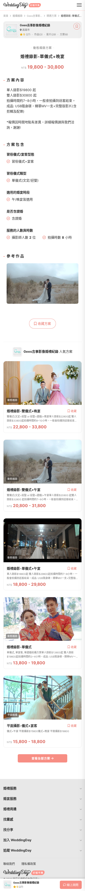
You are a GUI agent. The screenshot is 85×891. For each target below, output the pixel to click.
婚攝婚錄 (17, 15)
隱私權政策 (28, 863)
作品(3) (38, 34)
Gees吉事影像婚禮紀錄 (34, 15)
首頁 (5, 15)
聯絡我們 (9, 863)
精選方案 (52, 15)
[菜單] (79, 5)
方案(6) (64, 34)
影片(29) (51, 34)
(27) (28, 34)
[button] (42, 788)
